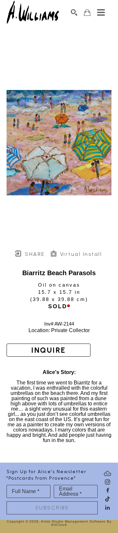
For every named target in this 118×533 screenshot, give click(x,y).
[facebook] (107, 490)
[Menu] (101, 12)
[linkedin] (107, 507)
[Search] (74, 12)
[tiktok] (107, 499)
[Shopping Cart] (87, 12)
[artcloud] (107, 473)
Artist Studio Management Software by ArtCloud (76, 523)
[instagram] (107, 482)
